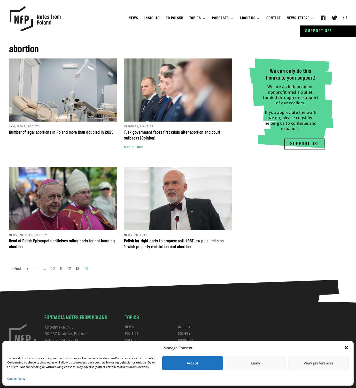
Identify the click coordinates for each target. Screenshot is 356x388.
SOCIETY (184, 334)
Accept (192, 363)
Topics (195, 19)
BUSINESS (185, 340)
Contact (273, 19)
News (133, 19)
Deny (255, 363)
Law (12, 126)
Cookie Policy (16, 379)
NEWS (129, 327)
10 (53, 268)
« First (16, 268)
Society (33, 126)
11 (61, 268)
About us (247, 19)
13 (77, 268)
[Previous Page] (32, 269)
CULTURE (132, 340)
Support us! (318, 31)
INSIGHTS (185, 327)
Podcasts (220, 19)
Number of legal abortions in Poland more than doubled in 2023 (61, 132)
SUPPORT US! (304, 144)
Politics (147, 126)
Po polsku (174, 19)
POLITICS (132, 334)
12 (69, 268)
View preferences (318, 363)
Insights (152, 19)
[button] (346, 347)
